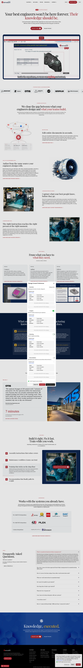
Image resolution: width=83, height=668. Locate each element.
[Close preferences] (54, 283)
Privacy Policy (31, 292)
